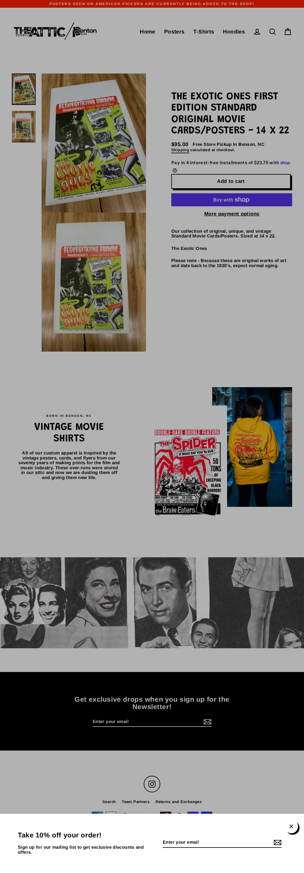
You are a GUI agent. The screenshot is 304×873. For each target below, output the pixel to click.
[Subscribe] (276, 842)
